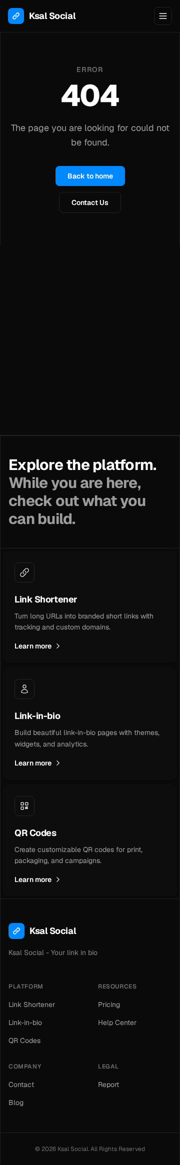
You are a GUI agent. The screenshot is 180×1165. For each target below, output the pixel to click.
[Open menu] (163, 16)
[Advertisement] (90, 340)
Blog (16, 1102)
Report (108, 1084)
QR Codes (24, 1040)
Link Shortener (31, 1004)
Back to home (90, 176)
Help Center (117, 1022)
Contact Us (90, 202)
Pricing (109, 1004)
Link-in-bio (25, 1022)
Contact (21, 1084)
